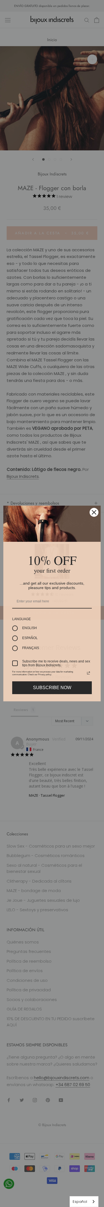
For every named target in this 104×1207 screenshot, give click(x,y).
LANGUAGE (21, 619)
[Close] (94, 512)
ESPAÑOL (30, 638)
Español (80, 1201)
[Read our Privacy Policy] (88, 673)
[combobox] (84, 1201)
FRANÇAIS (30, 648)
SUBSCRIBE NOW (52, 687)
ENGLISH (29, 628)
